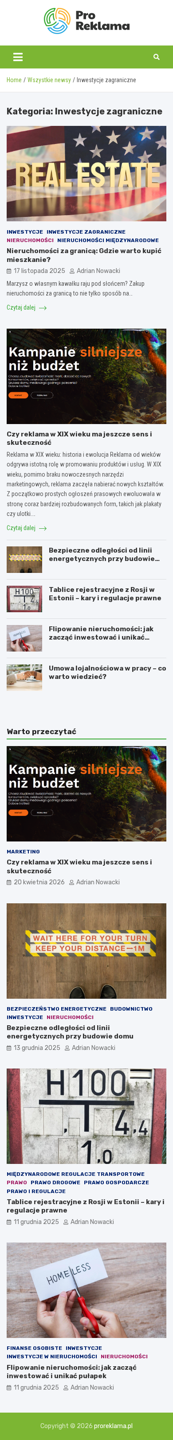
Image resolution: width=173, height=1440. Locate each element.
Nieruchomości (30, 240)
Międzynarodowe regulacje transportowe (76, 1174)
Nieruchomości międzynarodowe (108, 240)
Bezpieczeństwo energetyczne (56, 1009)
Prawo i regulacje (36, 1191)
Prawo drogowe (55, 1182)
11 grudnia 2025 (36, 1222)
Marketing (23, 852)
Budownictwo (131, 1009)
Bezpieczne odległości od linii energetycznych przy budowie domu (102, 559)
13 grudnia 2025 (37, 1048)
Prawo (17, 1182)
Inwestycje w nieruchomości (52, 1356)
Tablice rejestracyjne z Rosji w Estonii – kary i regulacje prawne (105, 594)
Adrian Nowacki (98, 271)
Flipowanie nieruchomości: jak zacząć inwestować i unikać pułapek (101, 637)
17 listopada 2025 (39, 271)
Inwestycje (25, 232)
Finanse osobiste (34, 1348)
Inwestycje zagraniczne (86, 232)
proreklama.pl (113, 1426)
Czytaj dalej (22, 307)
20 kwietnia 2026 (39, 882)
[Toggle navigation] (18, 56)
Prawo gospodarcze (116, 1182)
